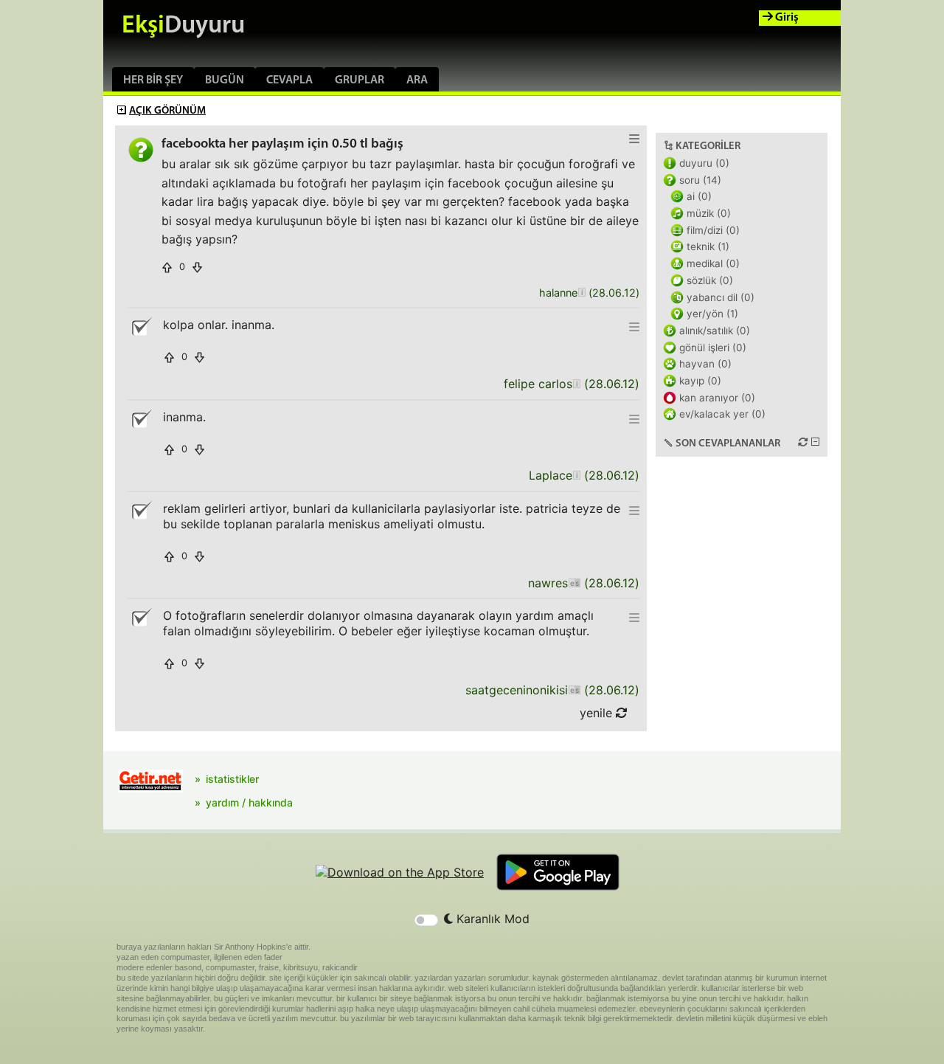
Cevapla (289, 80)
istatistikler (232, 779)
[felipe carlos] (576, 384)
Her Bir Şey (153, 80)
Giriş (786, 18)
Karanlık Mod (491, 918)
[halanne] (581, 293)
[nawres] (574, 583)
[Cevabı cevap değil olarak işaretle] (141, 327)
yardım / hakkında (249, 802)
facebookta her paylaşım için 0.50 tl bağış (282, 144)
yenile (598, 712)
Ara (417, 80)
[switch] (426, 920)
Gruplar (359, 80)
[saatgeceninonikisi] (574, 690)
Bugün (224, 80)
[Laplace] (576, 475)
